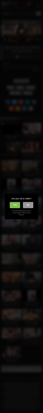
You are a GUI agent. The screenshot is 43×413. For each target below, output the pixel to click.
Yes (15, 205)
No (28, 205)
